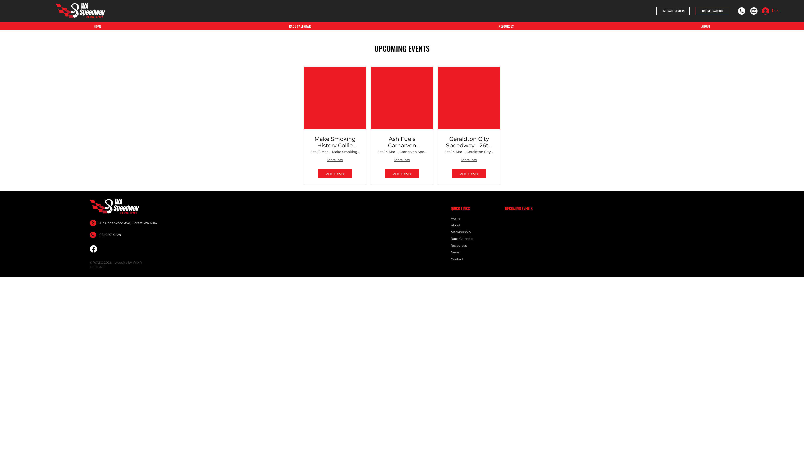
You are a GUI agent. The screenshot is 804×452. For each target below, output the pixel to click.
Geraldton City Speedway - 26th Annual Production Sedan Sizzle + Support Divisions (469, 142)
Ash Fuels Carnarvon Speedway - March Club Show (402, 142)
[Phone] (742, 11)
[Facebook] (93, 249)
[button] (506, 26)
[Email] (754, 11)
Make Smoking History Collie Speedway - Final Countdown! (335, 142)
